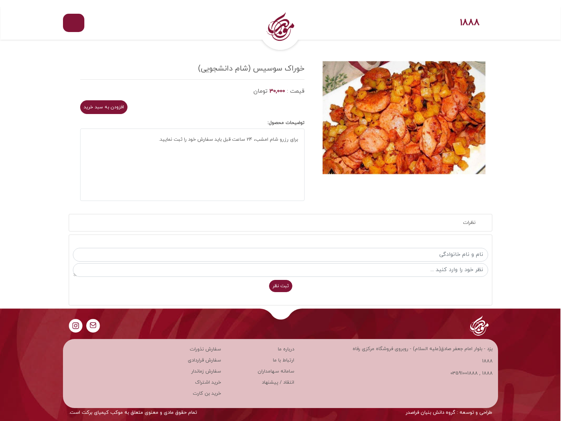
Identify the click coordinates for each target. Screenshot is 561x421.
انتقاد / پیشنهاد (278, 382)
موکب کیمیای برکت (102, 412)
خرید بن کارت (207, 393)
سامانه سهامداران (276, 371)
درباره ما (286, 349)
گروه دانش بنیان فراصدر (430, 412)
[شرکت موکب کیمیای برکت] (280, 23)
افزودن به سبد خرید (104, 107)
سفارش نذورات (205, 349)
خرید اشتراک (208, 382)
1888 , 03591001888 (471, 373)
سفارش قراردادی (204, 360)
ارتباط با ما (283, 360)
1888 (470, 23)
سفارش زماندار (206, 371)
